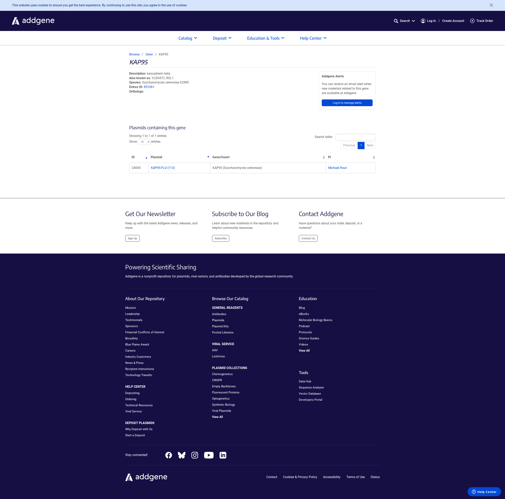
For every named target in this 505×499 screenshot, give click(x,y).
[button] (404, 21)
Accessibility (331, 477)
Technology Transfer (138, 375)
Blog (302, 308)
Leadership (132, 314)
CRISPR (217, 380)
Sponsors (131, 326)
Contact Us (308, 238)
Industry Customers (138, 357)
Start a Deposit (135, 435)
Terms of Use (355, 477)
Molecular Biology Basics (315, 320)
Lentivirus (218, 356)
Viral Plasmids (221, 411)
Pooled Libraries (223, 332)
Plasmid (156, 157)
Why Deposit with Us (138, 429)
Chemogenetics (222, 374)
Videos (303, 344)
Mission (130, 308)
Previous (349, 145)
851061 (149, 87)
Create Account (453, 21)
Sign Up (132, 238)
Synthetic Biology (223, 404)
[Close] (490, 5)
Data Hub (305, 381)
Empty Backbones (224, 386)
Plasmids (218, 320)
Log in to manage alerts (347, 102)
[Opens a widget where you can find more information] (484, 492)
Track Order (484, 21)
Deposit (220, 38)
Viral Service (133, 411)
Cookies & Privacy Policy (300, 477)
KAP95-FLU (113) (163, 168)
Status (375, 477)
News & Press (134, 363)
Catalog (185, 38)
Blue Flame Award (137, 344)
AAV (215, 350)
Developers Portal (310, 400)
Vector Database (310, 393)
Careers (130, 350)
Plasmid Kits (220, 326)
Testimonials (133, 320)
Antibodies (219, 314)
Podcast (304, 326)
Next (370, 145)
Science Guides (309, 338)
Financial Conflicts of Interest (144, 332)
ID (133, 157)
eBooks (304, 314)
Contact (271, 477)
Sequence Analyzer (311, 387)
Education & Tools (263, 38)
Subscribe (221, 238)
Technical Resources (139, 405)
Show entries (144, 141)
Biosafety (131, 338)
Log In (431, 21)
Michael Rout (337, 168)
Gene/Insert (220, 157)
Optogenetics (221, 398)
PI (329, 157)
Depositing (132, 393)
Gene (149, 54)
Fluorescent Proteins (225, 392)
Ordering (130, 399)
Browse (134, 54)
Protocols (305, 332)
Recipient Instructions (139, 369)
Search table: (324, 137)
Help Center (311, 38)
